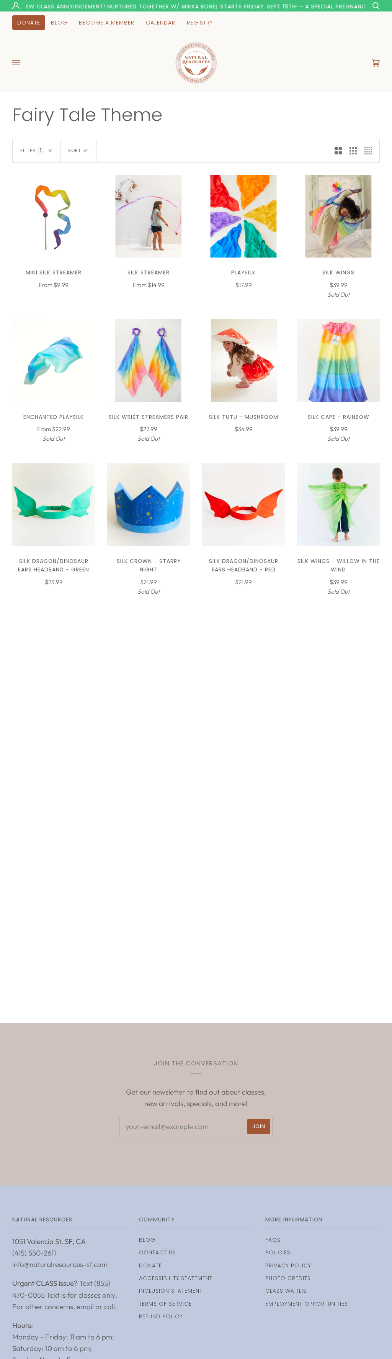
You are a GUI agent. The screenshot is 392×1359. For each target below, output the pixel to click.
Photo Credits (288, 1278)
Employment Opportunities (306, 1304)
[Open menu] (23, 63)
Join (258, 1126)
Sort (74, 151)
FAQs (273, 1240)
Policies (278, 1252)
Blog (147, 1240)
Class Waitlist (287, 1291)
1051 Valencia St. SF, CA (49, 1241)
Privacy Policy (288, 1265)
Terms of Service (165, 1304)
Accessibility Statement (175, 1278)
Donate (150, 1265)
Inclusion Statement (171, 1291)
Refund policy (161, 1316)
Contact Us (157, 1252)
